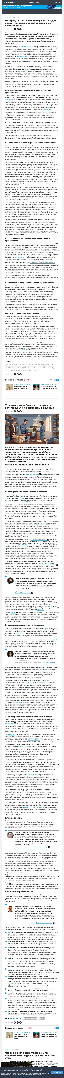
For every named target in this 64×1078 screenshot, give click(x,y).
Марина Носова (50, 262)
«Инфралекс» (9, 99)
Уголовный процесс (31, 1018)
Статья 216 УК (40, 807)
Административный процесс (16, 364)
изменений (44, 523)
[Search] (56, 2)
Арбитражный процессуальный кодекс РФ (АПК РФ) (23, 370)
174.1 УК (48, 563)
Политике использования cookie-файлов (25, 1076)
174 (43, 563)
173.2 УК (46, 669)
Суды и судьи (50, 364)
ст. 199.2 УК (26, 502)
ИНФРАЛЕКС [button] (28, 807)
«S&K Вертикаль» (19, 257)
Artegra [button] (13, 612)
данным (41, 682)
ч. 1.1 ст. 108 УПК (22, 545)
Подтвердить (57, 1072)
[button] (15, 29)
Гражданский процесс (14, 367)
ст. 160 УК (15, 645)
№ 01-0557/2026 (32, 774)
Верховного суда (27, 46)
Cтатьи (7, 1049)
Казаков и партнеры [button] (32, 474)
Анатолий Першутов (22, 56)
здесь (30, 358)
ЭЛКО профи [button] (48, 630)
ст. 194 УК (40, 609)
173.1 (41, 669)
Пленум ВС (42, 367)
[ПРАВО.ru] (9, 2)
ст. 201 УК (54, 640)
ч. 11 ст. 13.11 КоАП (33, 739)
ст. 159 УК (20, 633)
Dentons (27, 69)
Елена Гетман (47, 109)
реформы (12, 734)
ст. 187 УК (32, 523)
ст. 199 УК (21, 498)
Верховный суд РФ (30, 367)
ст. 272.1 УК (22, 746)
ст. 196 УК (28, 682)
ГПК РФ (51, 367)
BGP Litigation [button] (9, 723)
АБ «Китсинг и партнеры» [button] (39, 539)
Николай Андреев (15, 1018)
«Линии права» (35, 166)
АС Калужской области (37, 262)
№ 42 (21, 702)
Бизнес (43, 1018)
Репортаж (8, 17)
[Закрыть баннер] (31, 1063)
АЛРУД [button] (51, 764)
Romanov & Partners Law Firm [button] (46, 565)
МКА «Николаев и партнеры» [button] (44, 922)
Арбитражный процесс (36, 364)
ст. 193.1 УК (46, 606)
